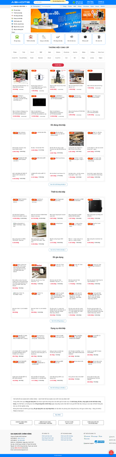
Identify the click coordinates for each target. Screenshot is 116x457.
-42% (90, 70)
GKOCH (103, 6)
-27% (16, 70)
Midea (83, 52)
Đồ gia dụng (17, 10)
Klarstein (40, 58)
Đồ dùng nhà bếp (18, 15)
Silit (75, 58)
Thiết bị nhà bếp (18, 13)
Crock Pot (57, 58)
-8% (72, 293)
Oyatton (75, 52)
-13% (34, 70)
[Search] (66, 2)
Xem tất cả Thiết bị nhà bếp (58, 249)
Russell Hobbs (23, 58)
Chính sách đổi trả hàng (67, 436)
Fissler (70, 6)
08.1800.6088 (21, 440)
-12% (72, 70)
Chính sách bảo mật (47, 436)
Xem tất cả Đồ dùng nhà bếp (57, 184)
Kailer (92, 6)
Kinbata (58, 52)
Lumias (92, 58)
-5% (16, 265)
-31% (53, 70)
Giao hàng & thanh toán (48, 438)
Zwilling (92, 52)
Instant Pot (15, 58)
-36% (34, 96)
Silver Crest (101, 52)
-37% (90, 96)
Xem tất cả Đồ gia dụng (57, 321)
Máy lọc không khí (18, 29)
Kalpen (100, 58)
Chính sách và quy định (47, 440)
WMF (75, 6)
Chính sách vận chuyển (66, 440)
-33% (16, 132)
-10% (91, 293)
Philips (79, 6)
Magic (83, 58)
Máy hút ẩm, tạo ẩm (19, 26)
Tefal (23, 52)
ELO (66, 58)
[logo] (20, 2)
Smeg (64, 6)
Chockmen (86, 6)
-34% (16, 96)
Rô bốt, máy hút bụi (19, 24)
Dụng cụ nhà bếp (18, 18)
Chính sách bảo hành (66, 438)
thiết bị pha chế (18, 21)
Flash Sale (58, 65)
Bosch (97, 6)
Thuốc (13, 32)
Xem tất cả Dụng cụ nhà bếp (57, 387)
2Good (49, 58)
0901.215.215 (21, 438)
